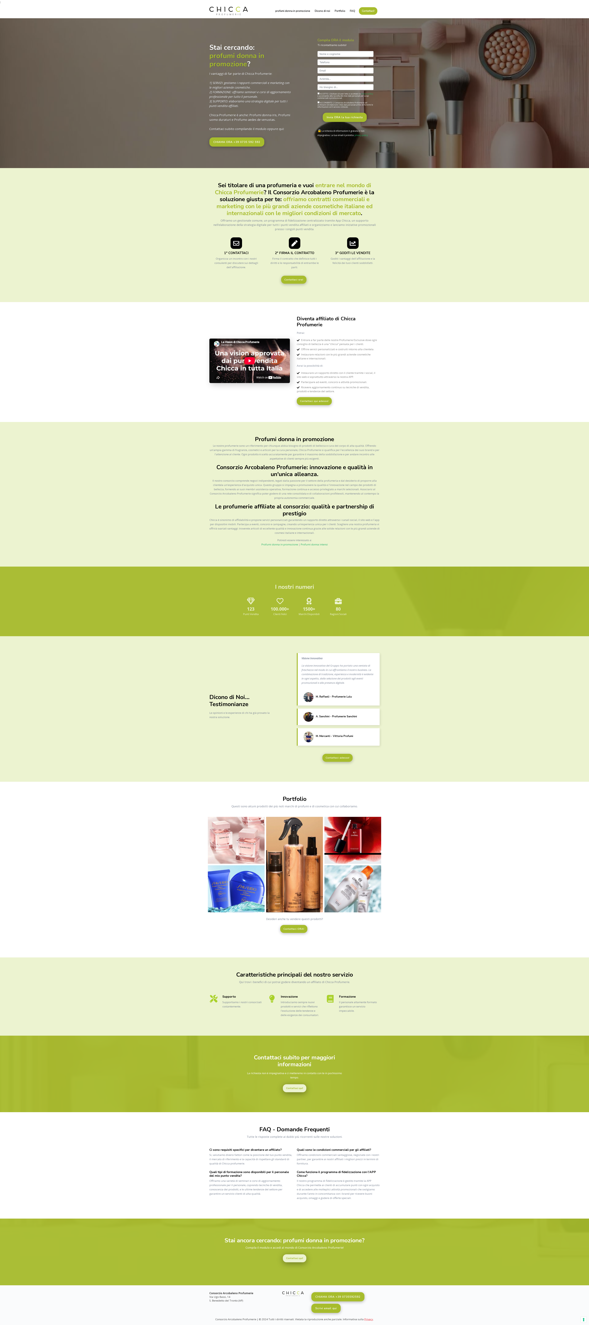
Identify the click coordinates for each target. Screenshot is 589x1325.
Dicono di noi (322, 11)
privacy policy (367, 93)
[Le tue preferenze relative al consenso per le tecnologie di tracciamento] (584, 1320)
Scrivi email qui (326, 1308)
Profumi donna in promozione (279, 544)
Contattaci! (368, 11)
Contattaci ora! (293, 279)
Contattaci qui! (294, 1088)
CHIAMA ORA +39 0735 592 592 (236, 142)
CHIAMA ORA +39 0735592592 (337, 1297)
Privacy (368, 1319)
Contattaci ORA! (293, 929)
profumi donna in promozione (292, 11)
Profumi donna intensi (314, 544)
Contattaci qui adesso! (314, 401)
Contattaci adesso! (337, 757)
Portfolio (340, 11)
